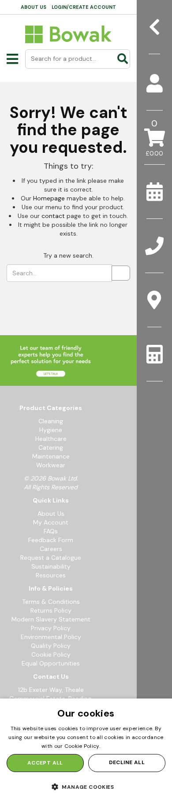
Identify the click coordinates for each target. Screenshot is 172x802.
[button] (86, 786)
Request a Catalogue (50, 558)
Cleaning (50, 421)
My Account (50, 522)
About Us (50, 513)
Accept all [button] (45, 762)
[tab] (154, 83)
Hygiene (50, 430)
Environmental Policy (51, 637)
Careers (51, 549)
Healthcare (51, 439)
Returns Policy (50, 610)
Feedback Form (50, 540)
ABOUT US (33, 7)
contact (53, 216)
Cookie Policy (51, 654)
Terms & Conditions (51, 602)
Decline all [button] (127, 762)
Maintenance (51, 456)
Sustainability (51, 566)
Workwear (50, 465)
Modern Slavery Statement (50, 619)
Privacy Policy (51, 628)
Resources (51, 575)
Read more (116, 746)
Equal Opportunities (51, 663)
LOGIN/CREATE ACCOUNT (84, 7)
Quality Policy (51, 646)
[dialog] (86, 750)
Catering (50, 447)
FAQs (51, 531)
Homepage (49, 198)
